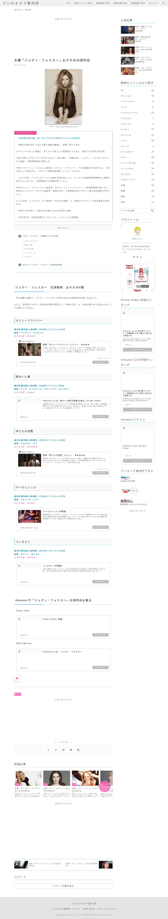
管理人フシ (137, 239)
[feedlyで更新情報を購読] (137, 256)
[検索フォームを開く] (163, 3)
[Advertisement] (63, 37)
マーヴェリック (30, 253)
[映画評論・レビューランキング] (126, 501)
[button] (78, 750)
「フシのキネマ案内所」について (65, 909)
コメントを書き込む (63, 885)
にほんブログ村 (127, 481)
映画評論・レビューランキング (133, 504)
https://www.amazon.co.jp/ (66, 126)
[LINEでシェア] (71, 750)
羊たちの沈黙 (29, 249)
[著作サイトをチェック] (134, 256)
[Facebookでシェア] (56, 750)
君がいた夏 (28, 245)
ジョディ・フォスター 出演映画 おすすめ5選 (40, 236)
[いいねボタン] (17, 678)
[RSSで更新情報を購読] (140, 256)
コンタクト (28, 257)
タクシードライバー (32, 241)
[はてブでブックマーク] (63, 750)
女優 (18, 694)
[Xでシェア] (48, 750)
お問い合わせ (89, 909)
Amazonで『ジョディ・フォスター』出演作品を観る (42, 265)
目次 (59, 228)
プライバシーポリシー (108, 909)
